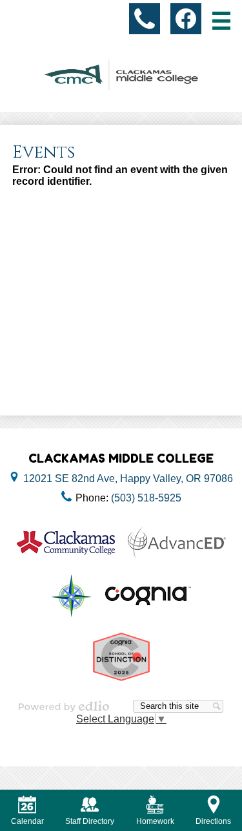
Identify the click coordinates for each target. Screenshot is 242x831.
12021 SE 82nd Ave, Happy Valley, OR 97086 (128, 478)
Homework (155, 821)
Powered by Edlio (64, 706)
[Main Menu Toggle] (221, 20)
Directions (213, 821)
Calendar (27, 821)
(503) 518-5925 (146, 497)
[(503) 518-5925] (144, 18)
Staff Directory (89, 821)
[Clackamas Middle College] (121, 74)
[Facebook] (185, 18)
